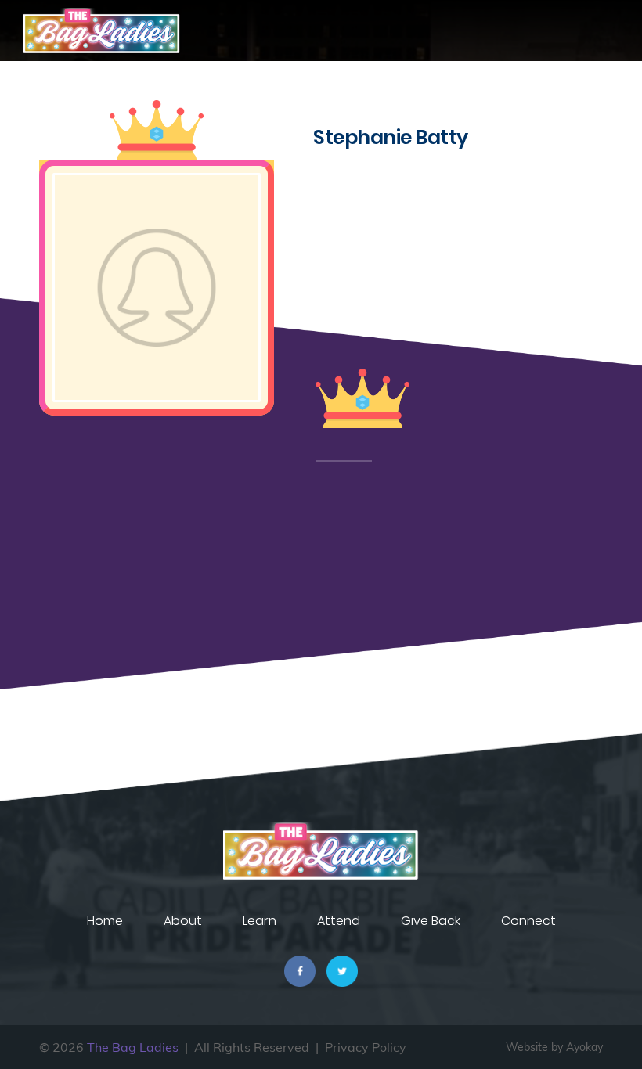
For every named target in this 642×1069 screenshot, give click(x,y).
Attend (338, 921)
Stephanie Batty (390, 137)
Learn (259, 921)
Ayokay (584, 1047)
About (183, 921)
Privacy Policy (365, 1047)
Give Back (430, 921)
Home (105, 921)
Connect (528, 921)
